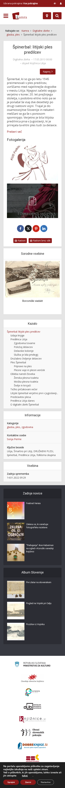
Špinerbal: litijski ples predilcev (23, 331)
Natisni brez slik (41, 240)
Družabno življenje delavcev (26, 358)
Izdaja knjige (17, 335)
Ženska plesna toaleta (26, 377)
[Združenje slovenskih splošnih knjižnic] (32, 719)
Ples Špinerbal (18, 362)
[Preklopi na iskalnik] (57, 15)
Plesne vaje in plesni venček (29, 370)
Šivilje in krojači (22, 385)
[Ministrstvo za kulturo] (32, 665)
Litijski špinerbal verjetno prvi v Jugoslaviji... (34, 393)
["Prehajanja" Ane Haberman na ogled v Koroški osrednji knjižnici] (15, 552)
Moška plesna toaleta (26, 381)
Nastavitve (45, 782)
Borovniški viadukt (32, 300)
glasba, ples (13, 427)
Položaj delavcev (23, 347)
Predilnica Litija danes (22, 400)
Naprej (46, 71)
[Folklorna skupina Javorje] (32, 163)
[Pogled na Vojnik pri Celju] (15, 610)
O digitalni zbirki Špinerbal (24, 404)
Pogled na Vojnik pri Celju (38, 603)
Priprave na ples (23, 366)
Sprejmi (11, 782)
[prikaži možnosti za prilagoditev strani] (55, 3)
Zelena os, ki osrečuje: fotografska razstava (37, 526)
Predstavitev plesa (20, 397)
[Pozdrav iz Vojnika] (15, 631)
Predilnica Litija (18, 339)
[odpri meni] (5, 16)
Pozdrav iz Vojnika (35, 624)
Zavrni (28, 782)
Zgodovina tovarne (24, 343)
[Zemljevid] (47, 15)
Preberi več (14, 132)
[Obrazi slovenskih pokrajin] (32, 732)
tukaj (25, 775)
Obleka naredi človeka (22, 374)
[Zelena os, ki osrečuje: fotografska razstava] (15, 531)
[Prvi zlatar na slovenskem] (15, 589)
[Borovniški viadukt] (32, 278)
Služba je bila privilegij (26, 354)
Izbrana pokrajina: (20, 3)
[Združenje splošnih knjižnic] (32, 758)
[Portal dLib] (32, 706)
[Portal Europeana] (32, 692)
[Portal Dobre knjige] (32, 745)
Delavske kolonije (24, 350)
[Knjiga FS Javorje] (32, 201)
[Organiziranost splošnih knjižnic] (32, 678)
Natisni (21, 240)
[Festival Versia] (15, 510)
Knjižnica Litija (38, 63)
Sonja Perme (14, 439)
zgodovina (27, 427)
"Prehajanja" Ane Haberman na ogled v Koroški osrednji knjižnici (40, 548)
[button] (51, 287)
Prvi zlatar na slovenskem (38, 582)
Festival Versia (33, 503)
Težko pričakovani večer (23, 389)
